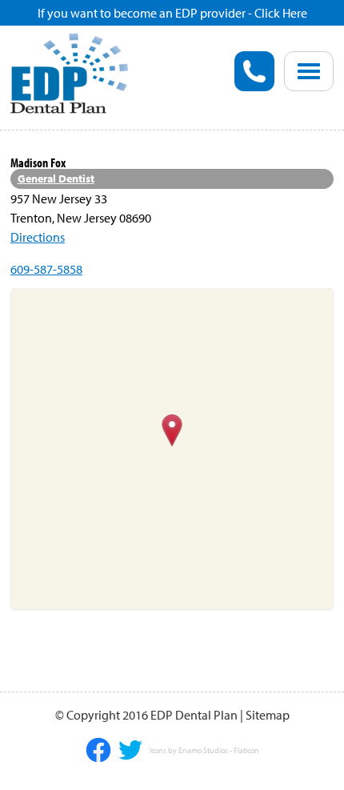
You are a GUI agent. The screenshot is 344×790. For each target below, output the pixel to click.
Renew (66, 148)
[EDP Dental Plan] (69, 71)
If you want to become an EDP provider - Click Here (172, 13)
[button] (172, 431)
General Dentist (56, 178)
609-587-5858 (46, 269)
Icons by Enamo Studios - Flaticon (204, 751)
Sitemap (268, 715)
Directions (37, 237)
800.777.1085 (254, 71)
